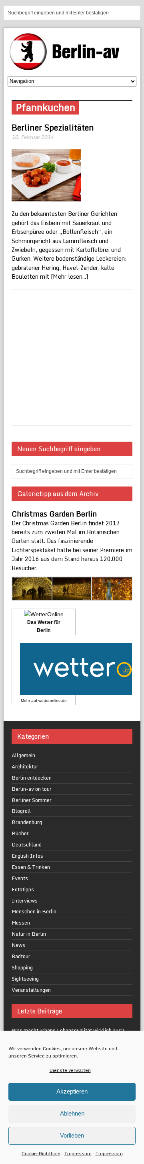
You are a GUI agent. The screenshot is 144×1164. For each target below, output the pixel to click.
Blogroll (21, 810)
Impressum (78, 1153)
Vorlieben (72, 1135)
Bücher (20, 833)
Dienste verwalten (70, 1070)
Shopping (22, 967)
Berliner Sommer (32, 800)
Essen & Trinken (31, 866)
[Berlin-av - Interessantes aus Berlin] (68, 67)
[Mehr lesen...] (69, 276)
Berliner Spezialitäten (53, 127)
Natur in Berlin (29, 933)
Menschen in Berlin (34, 911)
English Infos (27, 855)
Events (20, 878)
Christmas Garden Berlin (54, 514)
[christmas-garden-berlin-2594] (32, 596)
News (18, 945)
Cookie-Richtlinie (41, 1153)
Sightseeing (25, 978)
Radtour (21, 956)
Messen (21, 922)
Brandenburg (27, 822)
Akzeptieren (72, 1091)
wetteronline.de (52, 700)
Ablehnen (72, 1113)
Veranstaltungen (31, 989)
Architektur (25, 766)
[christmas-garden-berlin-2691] (72, 596)
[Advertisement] (72, 357)
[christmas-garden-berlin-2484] (112, 596)
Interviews (25, 900)
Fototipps (23, 889)
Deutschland (27, 844)
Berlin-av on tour (32, 788)
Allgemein (23, 755)
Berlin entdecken (32, 777)
